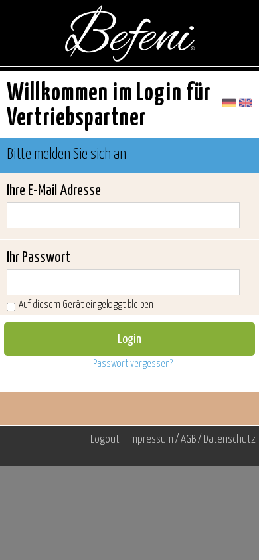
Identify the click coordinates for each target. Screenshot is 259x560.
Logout (105, 439)
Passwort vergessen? (133, 364)
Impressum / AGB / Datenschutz (192, 439)
